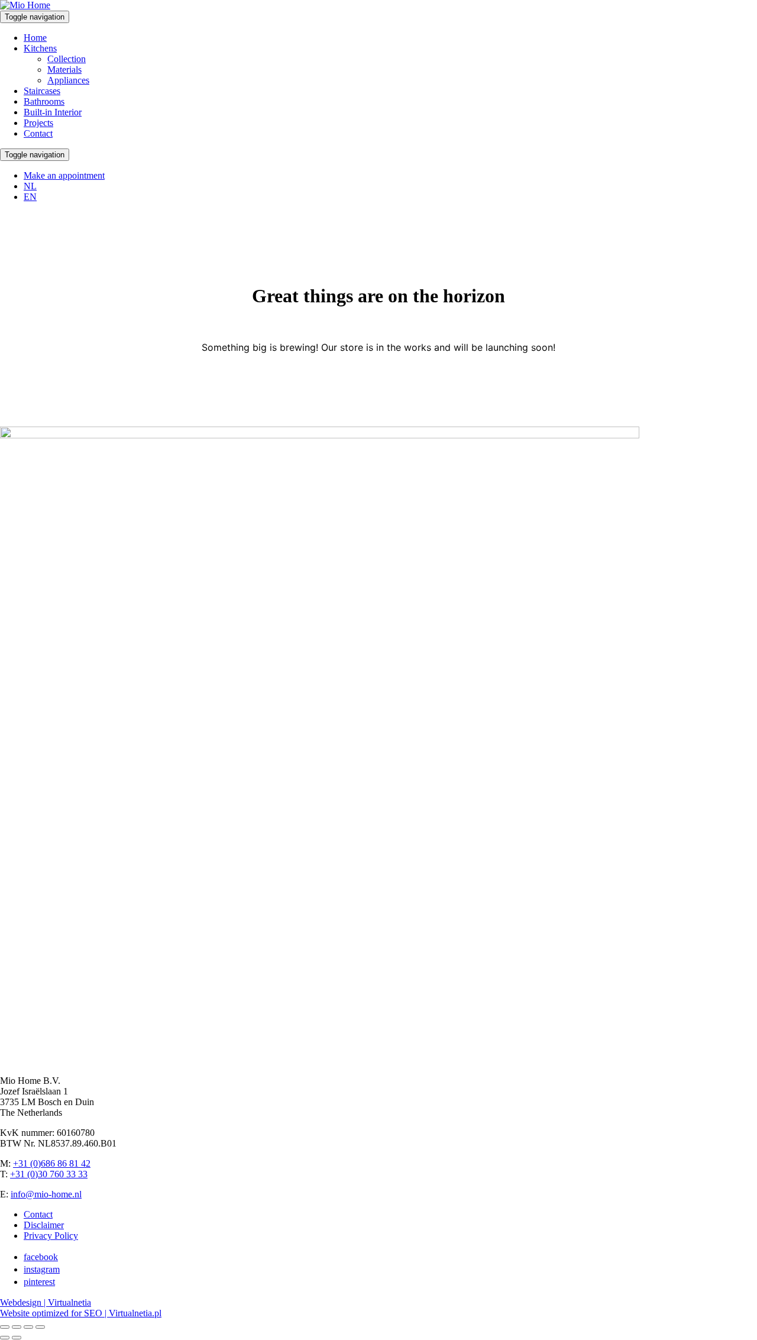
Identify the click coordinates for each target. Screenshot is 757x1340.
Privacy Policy (51, 1236)
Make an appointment (64, 175)
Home (35, 38)
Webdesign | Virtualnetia (45, 1302)
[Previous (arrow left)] (4, 1337)
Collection (66, 59)
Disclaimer (44, 1225)
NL (30, 186)
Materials (64, 69)
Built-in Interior (53, 112)
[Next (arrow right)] (16, 1337)
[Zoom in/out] (4, 1327)
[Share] (28, 1327)
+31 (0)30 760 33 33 (49, 1174)
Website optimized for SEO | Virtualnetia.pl (80, 1313)
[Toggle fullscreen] (16, 1327)
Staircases (42, 91)
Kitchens (40, 48)
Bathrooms (44, 101)
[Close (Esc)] (40, 1327)
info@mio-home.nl (46, 1194)
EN (30, 197)
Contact (38, 133)
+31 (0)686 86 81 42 (51, 1163)
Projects (38, 123)
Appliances (68, 80)
